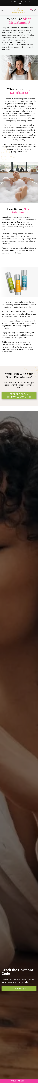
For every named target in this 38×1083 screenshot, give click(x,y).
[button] (19, 1081)
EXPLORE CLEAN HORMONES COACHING (19, 395)
